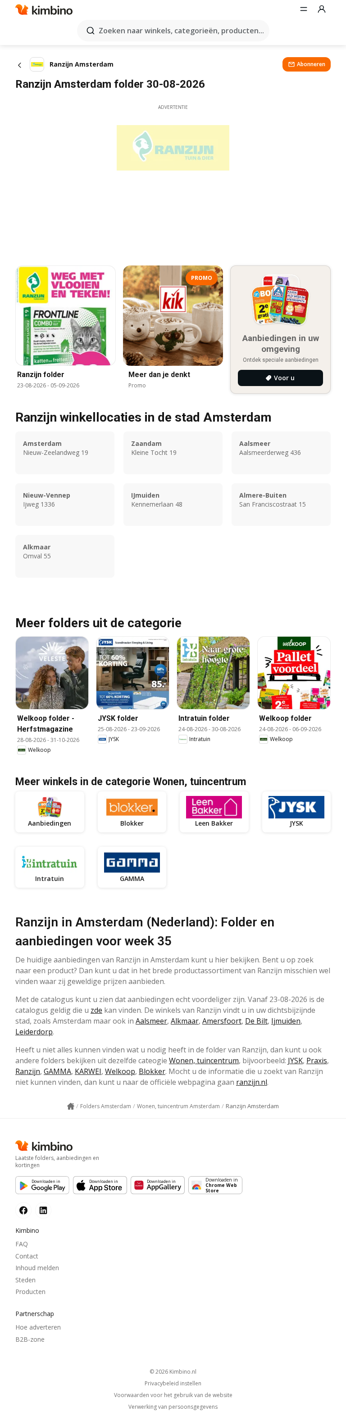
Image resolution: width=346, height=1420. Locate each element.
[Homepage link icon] (70, 1106)
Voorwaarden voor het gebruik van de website (173, 1395)
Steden (25, 1280)
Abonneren (311, 64)
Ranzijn (27, 1071)
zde (96, 1010)
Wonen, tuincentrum (204, 1060)
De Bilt (256, 1021)
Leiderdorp (34, 1032)
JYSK (295, 1060)
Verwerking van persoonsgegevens (173, 1407)
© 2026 (173, 1371)
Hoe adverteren (38, 1327)
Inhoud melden (37, 1267)
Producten (30, 1291)
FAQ (21, 1244)
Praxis (316, 1060)
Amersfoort (221, 1021)
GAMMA (57, 1071)
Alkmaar (185, 1021)
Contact (26, 1256)
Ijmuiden (285, 1021)
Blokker (152, 1071)
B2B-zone (30, 1339)
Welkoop (120, 1071)
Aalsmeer (151, 1021)
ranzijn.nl (251, 1082)
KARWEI (88, 1071)
